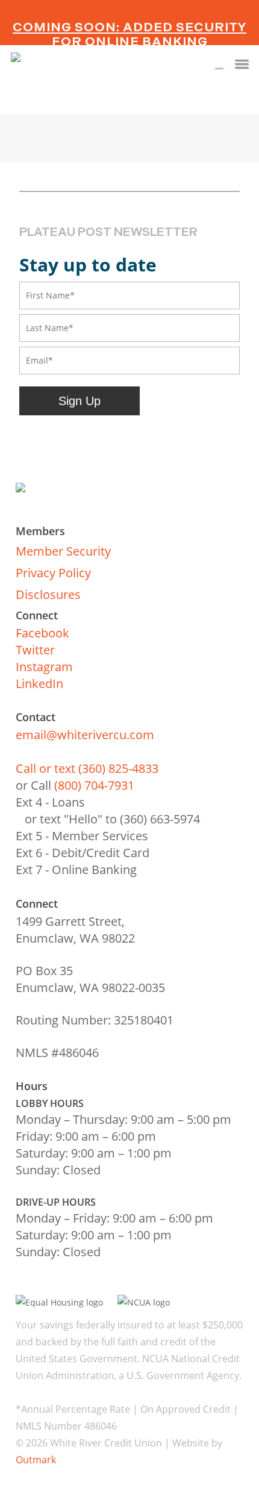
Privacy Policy (53, 573)
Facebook (42, 633)
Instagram (44, 667)
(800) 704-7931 (94, 785)
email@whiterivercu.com (85, 735)
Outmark (36, 1459)
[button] (241, 63)
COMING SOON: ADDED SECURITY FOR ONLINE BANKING (129, 34)
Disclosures (48, 594)
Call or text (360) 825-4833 (87, 768)
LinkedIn (39, 683)
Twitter (35, 650)
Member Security (63, 551)
